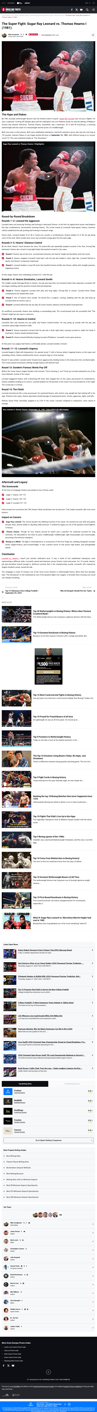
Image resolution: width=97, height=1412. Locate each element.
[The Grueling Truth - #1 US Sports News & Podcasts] (11, 10)
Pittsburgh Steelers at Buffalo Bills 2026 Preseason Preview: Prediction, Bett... (49, 976)
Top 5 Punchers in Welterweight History (52, 737)
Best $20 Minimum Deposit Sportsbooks (23, 1197)
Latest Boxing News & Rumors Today (41, 15)
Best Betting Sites (14, 1156)
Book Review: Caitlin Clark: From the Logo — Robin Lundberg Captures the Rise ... (50, 1068)
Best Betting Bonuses (15, 1174)
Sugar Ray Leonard (67, 119)
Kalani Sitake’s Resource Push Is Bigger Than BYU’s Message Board (45, 950)
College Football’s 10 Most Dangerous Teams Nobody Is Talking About (46, 1003)
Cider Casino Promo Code (12, 1354)
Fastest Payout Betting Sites (18, 1162)
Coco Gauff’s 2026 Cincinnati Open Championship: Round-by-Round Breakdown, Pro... (52, 1042)
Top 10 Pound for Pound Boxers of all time (53, 716)
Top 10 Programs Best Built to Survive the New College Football (43, 990)
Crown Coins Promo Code (12, 1357)
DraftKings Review (20, 1112)
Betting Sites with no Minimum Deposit (22, 1179)
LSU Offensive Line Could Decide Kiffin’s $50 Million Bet (40, 1016)
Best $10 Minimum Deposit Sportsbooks (23, 1191)
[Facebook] (72, 9)
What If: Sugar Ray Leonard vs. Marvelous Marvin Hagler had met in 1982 (62, 919)
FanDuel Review (19, 1093)
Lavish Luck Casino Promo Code (15, 1347)
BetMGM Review (19, 1102)
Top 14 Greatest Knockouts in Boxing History (54, 632)
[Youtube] (81, 9)
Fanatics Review (19, 1122)
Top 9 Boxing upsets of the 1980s (48, 836)
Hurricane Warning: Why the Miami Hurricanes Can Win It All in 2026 (45, 1029)
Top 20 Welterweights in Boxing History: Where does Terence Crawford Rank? (62, 612)
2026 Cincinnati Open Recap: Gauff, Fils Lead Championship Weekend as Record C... (51, 1055)
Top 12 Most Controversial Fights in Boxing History (57, 695)
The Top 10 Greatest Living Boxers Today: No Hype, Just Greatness (59, 757)
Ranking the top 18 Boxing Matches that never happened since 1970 (62, 797)
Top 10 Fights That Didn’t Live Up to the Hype (54, 816)
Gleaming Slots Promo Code (13, 1361)
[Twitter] (76, 9)
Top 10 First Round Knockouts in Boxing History (55, 897)
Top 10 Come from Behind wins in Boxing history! (56, 858)
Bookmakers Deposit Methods (19, 1168)
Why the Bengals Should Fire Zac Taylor (77, 591)
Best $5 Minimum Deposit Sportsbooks (22, 1185)
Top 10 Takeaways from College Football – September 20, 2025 (20, 592)
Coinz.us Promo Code (11, 1350)
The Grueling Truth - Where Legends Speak (15, 15)
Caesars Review (19, 1132)
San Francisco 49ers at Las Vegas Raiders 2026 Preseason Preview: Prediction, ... (51, 963)
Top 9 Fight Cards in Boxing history (49, 777)
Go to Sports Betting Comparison (49, 1140)
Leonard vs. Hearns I (11, 558)
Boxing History (59, 15)
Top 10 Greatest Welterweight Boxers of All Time (56, 877)
